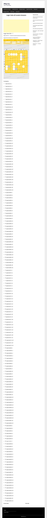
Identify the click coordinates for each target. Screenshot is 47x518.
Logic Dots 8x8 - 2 (10, 350)
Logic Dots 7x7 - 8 (9, 288)
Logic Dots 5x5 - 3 (9, 120)
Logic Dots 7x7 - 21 (9, 322)
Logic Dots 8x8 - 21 (9, 399)
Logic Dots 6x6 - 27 (9, 259)
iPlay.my (7, 4)
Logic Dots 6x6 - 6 (9, 205)
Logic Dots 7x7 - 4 (9, 278)
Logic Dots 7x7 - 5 (9, 280)
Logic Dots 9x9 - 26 (9, 490)
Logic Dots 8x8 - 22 (9, 402)
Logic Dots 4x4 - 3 (9, 88)
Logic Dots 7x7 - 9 (9, 290)
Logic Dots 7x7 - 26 (9, 335)
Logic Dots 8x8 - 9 (9, 368)
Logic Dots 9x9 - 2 (9, 428)
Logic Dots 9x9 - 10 (9, 448)
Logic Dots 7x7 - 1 (9, 270)
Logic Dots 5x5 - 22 (9, 169)
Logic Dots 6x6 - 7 (9, 208)
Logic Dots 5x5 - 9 (9, 135)
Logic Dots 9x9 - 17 (9, 467)
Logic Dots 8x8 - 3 (9, 353)
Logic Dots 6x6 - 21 (9, 244)
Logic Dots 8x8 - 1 (9, 347)
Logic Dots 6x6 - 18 (9, 236)
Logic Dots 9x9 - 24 (9, 485)
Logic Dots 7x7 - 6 (9, 283)
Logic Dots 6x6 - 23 (9, 249)
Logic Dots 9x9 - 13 (10, 456)
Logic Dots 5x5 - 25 (9, 176)
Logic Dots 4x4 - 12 (9, 112)
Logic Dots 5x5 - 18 (9, 158)
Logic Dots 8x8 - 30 (9, 423)
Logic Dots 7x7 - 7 (9, 285)
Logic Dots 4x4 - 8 (9, 101)
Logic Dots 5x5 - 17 (9, 156)
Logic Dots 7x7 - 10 (9, 293)
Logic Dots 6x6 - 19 (9, 239)
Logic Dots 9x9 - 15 (10, 461)
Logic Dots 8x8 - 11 (9, 373)
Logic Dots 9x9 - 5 (9, 436)
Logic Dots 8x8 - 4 (9, 355)
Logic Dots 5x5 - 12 (9, 143)
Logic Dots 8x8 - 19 (9, 394)
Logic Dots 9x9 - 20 (9, 474)
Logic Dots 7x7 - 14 (9, 303)
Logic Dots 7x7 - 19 (9, 316)
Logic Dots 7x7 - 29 (9, 342)
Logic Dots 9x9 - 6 (9, 438)
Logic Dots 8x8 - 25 (9, 410)
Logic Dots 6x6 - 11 (9, 218)
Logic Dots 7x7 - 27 (9, 337)
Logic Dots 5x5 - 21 (9, 166)
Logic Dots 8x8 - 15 (9, 384)
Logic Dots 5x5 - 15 (9, 151)
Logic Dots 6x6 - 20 (9, 241)
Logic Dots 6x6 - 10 (9, 215)
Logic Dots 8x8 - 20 (9, 397)
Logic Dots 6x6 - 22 (9, 246)
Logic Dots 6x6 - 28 (9, 262)
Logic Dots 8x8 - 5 (9, 358)
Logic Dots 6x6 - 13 (9, 223)
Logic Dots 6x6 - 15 (9, 228)
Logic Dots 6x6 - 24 (9, 252)
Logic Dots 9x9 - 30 (9, 500)
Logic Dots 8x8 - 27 (9, 415)
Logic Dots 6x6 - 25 (9, 254)
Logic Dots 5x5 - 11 (9, 140)
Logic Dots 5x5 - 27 (9, 182)
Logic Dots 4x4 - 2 (9, 86)
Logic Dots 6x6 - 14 (9, 226)
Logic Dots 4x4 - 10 (9, 107)
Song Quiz (35, 9)
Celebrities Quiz (15, 9)
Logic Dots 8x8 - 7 (9, 363)
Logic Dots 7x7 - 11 (9, 296)
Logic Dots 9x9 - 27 (9, 493)
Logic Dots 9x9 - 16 (10, 464)
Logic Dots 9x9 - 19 (9, 472)
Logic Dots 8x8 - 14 (9, 381)
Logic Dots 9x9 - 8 (10, 443)
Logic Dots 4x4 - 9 (9, 104)
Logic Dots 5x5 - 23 (9, 171)
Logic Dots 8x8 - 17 (9, 389)
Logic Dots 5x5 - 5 (9, 125)
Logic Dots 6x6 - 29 (9, 265)
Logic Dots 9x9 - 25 (9, 487)
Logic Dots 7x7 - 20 (9, 319)
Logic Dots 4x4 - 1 (9, 83)
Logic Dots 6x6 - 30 (9, 267)
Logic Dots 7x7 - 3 (9, 275)
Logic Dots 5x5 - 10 (9, 138)
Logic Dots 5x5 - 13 (9, 145)
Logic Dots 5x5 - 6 (9, 127)
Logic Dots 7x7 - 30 (9, 345)
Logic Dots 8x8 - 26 (9, 412)
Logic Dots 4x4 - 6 (9, 96)
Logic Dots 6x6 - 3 (9, 197)
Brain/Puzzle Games (7, 9)
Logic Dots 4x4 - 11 (9, 109)
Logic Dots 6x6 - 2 (9, 195)
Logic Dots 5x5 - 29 (9, 187)
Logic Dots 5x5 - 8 (9, 132)
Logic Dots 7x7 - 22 (9, 324)
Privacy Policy (6, 512)
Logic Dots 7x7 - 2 (9, 272)
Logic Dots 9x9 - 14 (10, 459)
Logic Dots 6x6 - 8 (9, 210)
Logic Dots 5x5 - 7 (9, 130)
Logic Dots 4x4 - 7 (9, 99)
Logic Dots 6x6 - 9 (9, 213)
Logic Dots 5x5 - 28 (9, 184)
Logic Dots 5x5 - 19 (9, 161)
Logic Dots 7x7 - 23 (9, 327)
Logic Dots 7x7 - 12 (9, 298)
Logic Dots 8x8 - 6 (9, 360)
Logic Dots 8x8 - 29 (9, 420)
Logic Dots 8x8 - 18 (9, 392)
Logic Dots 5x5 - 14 (9, 148)
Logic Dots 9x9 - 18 (9, 469)
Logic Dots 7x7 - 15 (9, 306)
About (5, 510)
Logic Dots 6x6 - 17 (9, 233)
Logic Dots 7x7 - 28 (9, 340)
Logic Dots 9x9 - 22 (10, 480)
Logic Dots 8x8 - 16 (9, 386)
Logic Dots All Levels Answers (38, 23)
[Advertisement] (16, 25)
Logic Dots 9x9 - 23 (9, 482)
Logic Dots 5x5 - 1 (9, 114)
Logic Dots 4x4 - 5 (9, 94)
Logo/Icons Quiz (29, 9)
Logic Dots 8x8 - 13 (9, 379)
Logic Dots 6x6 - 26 (9, 257)
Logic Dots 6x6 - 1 (9, 192)
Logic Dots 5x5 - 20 (9, 164)
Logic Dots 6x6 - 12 (9, 221)
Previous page (6, 503)
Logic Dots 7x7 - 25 (9, 332)
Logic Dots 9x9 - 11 (9, 451)
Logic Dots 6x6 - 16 (9, 231)
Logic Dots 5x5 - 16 (9, 153)
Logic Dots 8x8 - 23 (9, 404)
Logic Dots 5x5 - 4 (9, 122)
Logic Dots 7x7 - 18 (9, 314)
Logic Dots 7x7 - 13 (9, 301)
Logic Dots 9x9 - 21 (9, 477)
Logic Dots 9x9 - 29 (9, 498)
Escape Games (22, 9)
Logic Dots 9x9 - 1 (9, 425)
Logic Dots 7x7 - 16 (9, 309)
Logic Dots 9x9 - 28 (9, 495)
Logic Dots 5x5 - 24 (9, 174)
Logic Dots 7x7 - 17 (9, 311)
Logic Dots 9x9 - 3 (9, 430)
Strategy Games (6, 11)
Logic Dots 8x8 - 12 (9, 376)
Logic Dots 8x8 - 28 (9, 417)
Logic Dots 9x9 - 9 (9, 446)
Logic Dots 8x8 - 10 (9, 371)
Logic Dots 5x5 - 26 (9, 179)
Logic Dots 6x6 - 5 (9, 202)
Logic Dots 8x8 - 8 (9, 366)
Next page (27, 503)
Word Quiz (12, 11)
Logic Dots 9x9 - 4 (9, 433)
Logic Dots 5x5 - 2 (9, 117)
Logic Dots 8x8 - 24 (9, 407)
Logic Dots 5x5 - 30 (9, 189)
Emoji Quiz (17, 11)
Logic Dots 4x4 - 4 (9, 91)
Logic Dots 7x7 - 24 (9, 329)
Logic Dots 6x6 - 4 (9, 200)
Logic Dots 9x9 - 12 (10, 454)
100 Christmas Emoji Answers (38, 28)
